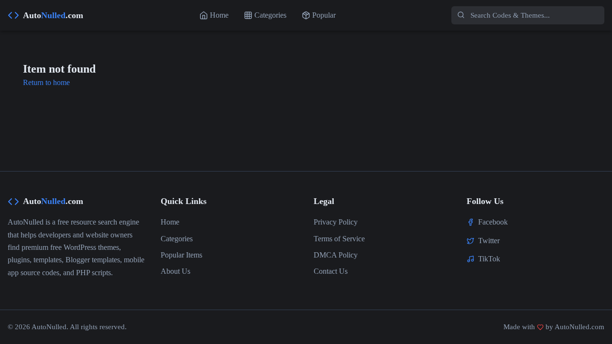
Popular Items (181, 255)
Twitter (489, 240)
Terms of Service (339, 239)
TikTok (489, 259)
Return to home (46, 82)
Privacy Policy (336, 222)
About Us (175, 271)
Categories (177, 239)
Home (170, 222)
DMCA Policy (336, 255)
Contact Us (331, 271)
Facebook (493, 222)
